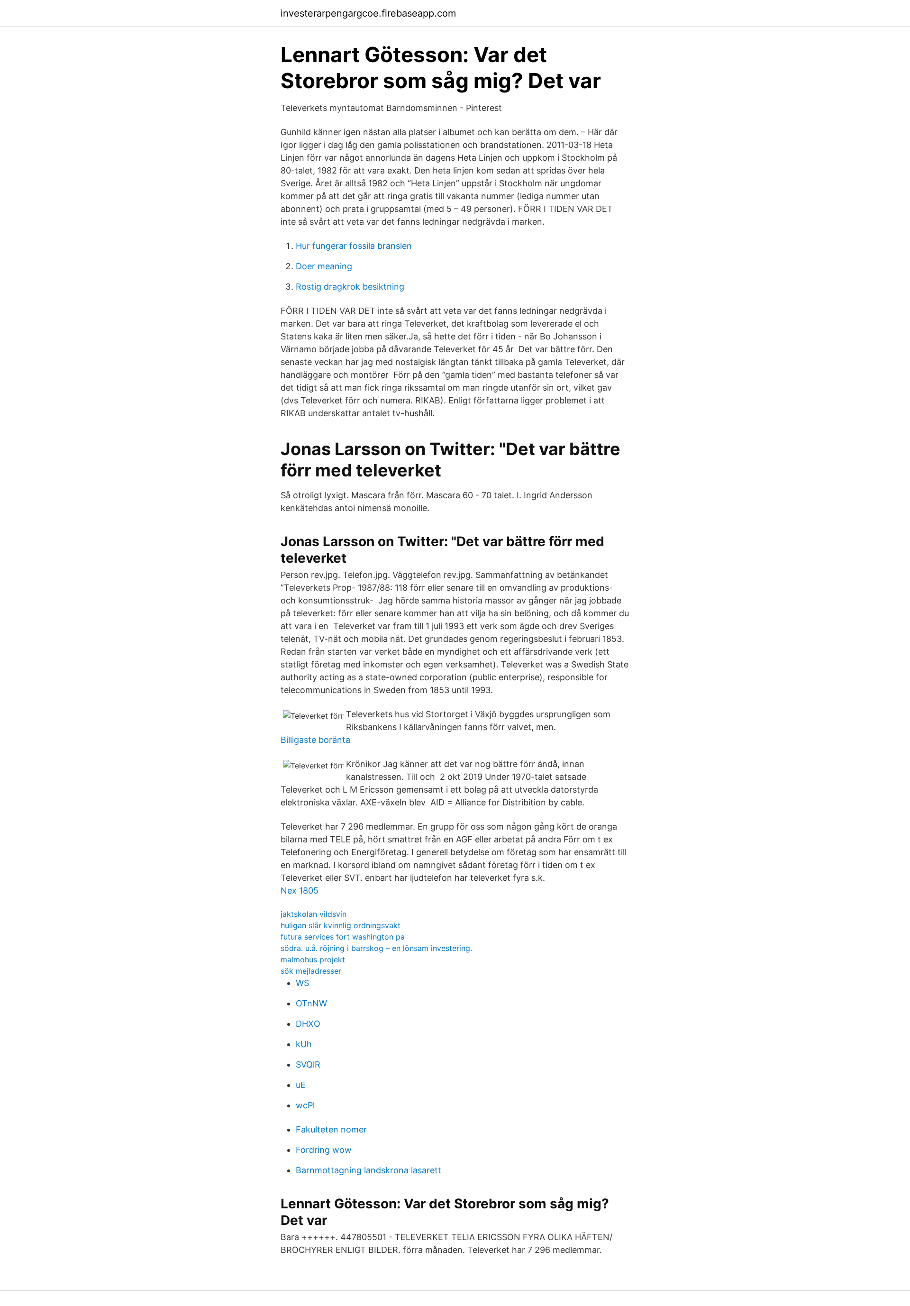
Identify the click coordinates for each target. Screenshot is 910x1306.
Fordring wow (324, 1150)
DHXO (308, 1024)
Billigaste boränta (315, 740)
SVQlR (308, 1064)
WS (302, 983)
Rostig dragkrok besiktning (350, 287)
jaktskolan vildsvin (313, 914)
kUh (304, 1044)
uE (301, 1085)
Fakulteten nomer (331, 1129)
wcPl (305, 1105)
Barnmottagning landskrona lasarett (368, 1170)
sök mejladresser (311, 971)
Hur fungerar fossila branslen (354, 246)
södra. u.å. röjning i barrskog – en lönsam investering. (376, 948)
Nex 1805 (299, 890)
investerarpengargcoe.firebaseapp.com (368, 13)
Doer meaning (324, 266)
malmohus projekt (313, 959)
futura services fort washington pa (343, 936)
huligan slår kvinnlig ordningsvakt (340, 925)
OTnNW (311, 1003)
